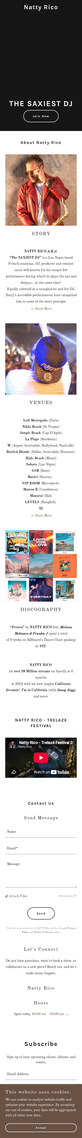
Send (41, 913)
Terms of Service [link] (43, 932)
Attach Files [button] (18, 896)
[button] (41, 309)
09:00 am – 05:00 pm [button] (48, 1014)
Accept (41, 1127)
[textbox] (41, 832)
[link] (41, 8)
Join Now (41, 116)
